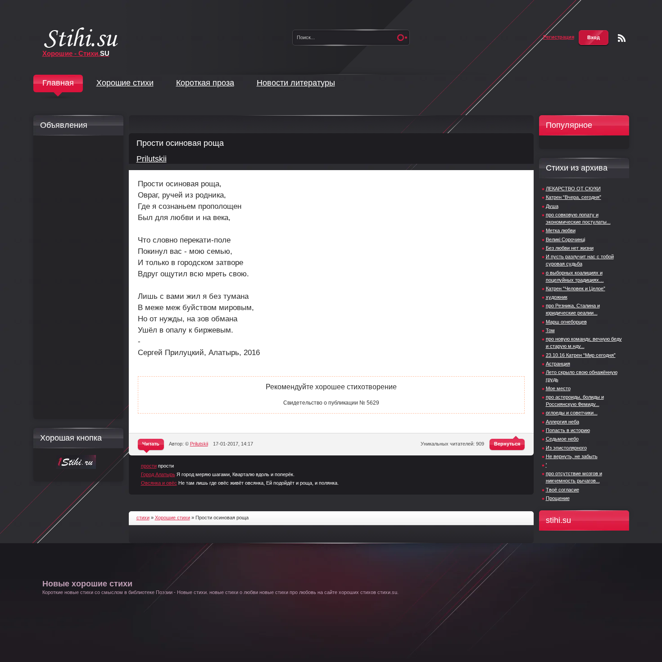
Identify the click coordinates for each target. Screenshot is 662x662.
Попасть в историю (568, 430)
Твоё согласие (562, 489)
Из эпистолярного (566, 447)
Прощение (558, 498)
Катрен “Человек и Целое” (575, 288)
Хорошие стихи (125, 82)
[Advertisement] (76, 277)
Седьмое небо (562, 438)
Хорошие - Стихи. (75, 53)
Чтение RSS (621, 38)
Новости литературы (296, 82)
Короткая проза (205, 82)
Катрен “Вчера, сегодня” (573, 197)
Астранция (558, 363)
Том (550, 330)
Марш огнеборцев (566, 321)
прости (149, 465)
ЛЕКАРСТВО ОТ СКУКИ (573, 188)
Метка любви (561, 230)
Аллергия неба (562, 421)
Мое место (558, 388)
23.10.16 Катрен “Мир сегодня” (581, 355)
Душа (552, 206)
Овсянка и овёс (159, 483)
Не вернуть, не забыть (572, 456)
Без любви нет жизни (570, 248)
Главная (58, 82)
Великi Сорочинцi (565, 239)
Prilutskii (151, 158)
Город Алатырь (158, 474)
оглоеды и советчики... (572, 412)
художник (556, 297)
